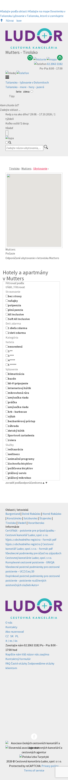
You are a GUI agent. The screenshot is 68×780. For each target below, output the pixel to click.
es (11, 640)
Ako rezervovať (14, 631)
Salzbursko (30, 518)
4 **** (11, 360)
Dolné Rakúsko (31, 514)
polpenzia (14, 305)
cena (40, 482)
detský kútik (16, 430)
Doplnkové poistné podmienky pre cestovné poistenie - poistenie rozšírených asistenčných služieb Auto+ (32, 580)
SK (12, 636)
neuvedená (15, 346)
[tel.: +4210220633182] (23, 73)
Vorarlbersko (36, 523)
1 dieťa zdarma (17, 328)
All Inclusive (16, 314)
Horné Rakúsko (51, 514)
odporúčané (29, 482)
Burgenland (12, 514)
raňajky (13, 301)
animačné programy (21, 459)
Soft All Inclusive (19, 319)
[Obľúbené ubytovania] (30, 59)
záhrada (13, 426)
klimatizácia (16, 374)
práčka (12, 402)
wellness (14, 454)
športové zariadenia (21, 435)
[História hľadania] (40, 59)
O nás (8, 622)
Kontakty (11, 627)
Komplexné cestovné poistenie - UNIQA (29, 562)
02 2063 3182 (55, 64)
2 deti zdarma (17, 333)
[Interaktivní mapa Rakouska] (52, 59)
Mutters (26, 168)
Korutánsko (14, 518)
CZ (7, 636)
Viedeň (22, 523)
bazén (12, 378)
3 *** (11, 355)
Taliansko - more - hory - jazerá (24, 87)
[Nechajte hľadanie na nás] (60, 59)
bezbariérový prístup (21, 421)
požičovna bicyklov (20, 468)
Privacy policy (50, 766)
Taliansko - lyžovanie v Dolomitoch (27, 82)
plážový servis (17, 473)
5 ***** (12, 365)
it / (7, 640)
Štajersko (45, 518)
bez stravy (15, 296)
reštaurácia (15, 449)
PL (16, 636)
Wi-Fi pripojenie (18, 383)
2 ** (10, 351)
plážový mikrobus (19, 477)
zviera (12, 440)
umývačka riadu (18, 397)
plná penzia (15, 310)
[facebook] (34, 738)
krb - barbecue (17, 411)
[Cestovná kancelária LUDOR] (34, 47)
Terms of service (34, 770)
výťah (11, 416)
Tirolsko (14, 168)
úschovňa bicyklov (20, 463)
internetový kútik (19, 388)
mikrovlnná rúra (18, 393)
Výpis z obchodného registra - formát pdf (30, 539)
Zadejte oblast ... (10, 110)
